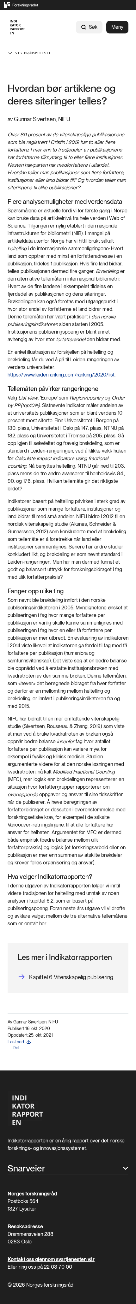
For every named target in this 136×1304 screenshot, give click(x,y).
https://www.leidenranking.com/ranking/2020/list (61, 375)
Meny (117, 27)
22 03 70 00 (58, 1267)
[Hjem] (17, 27)
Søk (93, 27)
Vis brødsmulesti (33, 52)
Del (16, 1047)
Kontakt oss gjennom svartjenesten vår (51, 1259)
